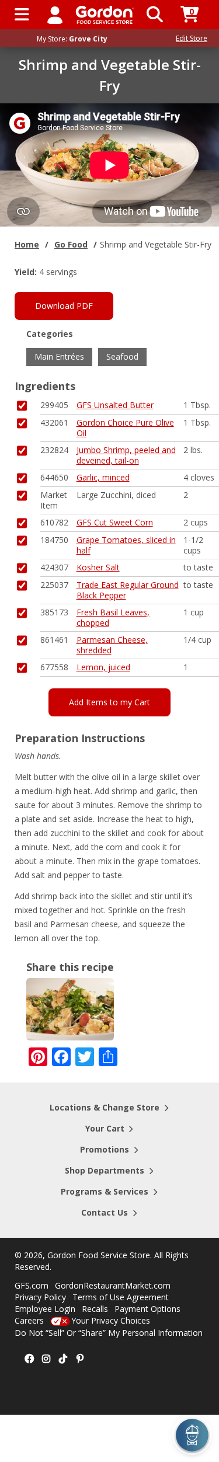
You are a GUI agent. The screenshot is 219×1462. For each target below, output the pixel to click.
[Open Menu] (22, 14)
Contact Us (104, 1212)
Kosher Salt (98, 567)
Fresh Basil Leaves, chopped (113, 617)
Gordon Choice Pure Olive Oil (125, 427)
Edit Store (191, 38)
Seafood (122, 356)
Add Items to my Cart (109, 702)
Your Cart (104, 1128)
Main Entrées (59, 356)
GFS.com (31, 1285)
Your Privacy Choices (110, 1320)
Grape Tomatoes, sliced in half (126, 545)
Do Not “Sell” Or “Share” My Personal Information (109, 1332)
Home (27, 244)
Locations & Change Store (104, 1107)
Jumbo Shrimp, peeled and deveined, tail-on (126, 455)
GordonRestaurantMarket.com (113, 1285)
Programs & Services (104, 1191)
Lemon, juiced (103, 667)
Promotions (104, 1149)
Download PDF (64, 305)
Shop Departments (104, 1170)
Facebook (29, 1359)
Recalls (95, 1308)
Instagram (46, 1359)
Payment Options (147, 1308)
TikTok (63, 1359)
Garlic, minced (103, 477)
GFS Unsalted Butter (115, 404)
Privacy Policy (40, 1297)
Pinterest (80, 1359)
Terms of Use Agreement (120, 1297)
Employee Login (45, 1308)
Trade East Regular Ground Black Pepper (128, 590)
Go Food (71, 244)
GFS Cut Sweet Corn (115, 522)
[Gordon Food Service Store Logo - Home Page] (104, 15)
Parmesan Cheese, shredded (112, 645)
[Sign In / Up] (55, 14)
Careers (29, 1320)
